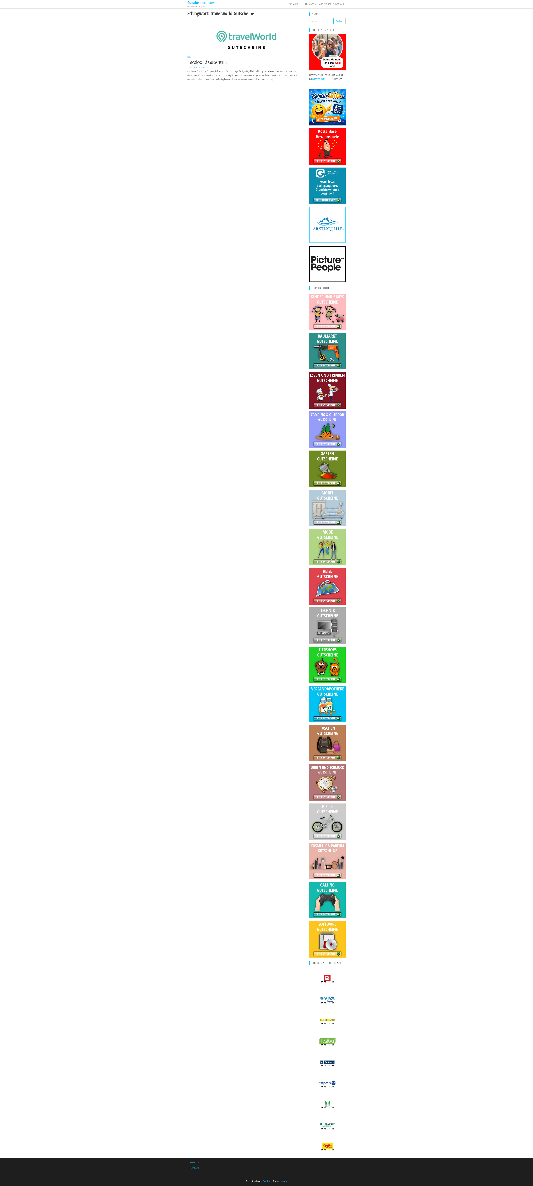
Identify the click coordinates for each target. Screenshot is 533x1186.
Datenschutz (194, 1162)
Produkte (309, 4)
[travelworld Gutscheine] (246, 36)
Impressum (194, 1167)
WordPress (267, 1181)
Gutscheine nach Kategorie (331, 4)
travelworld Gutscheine (207, 62)
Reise (189, 57)
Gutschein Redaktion (200, 67)
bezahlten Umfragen (320, 79)
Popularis (283, 1181)
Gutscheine (294, 4)
